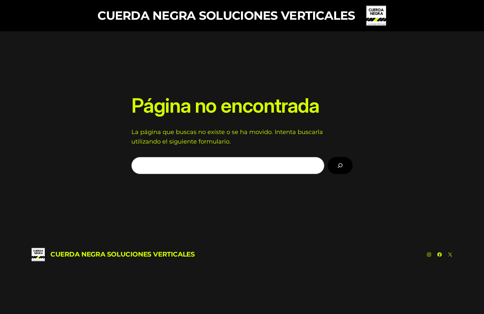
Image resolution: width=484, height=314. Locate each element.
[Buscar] (340, 165)
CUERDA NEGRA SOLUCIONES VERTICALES (226, 15)
